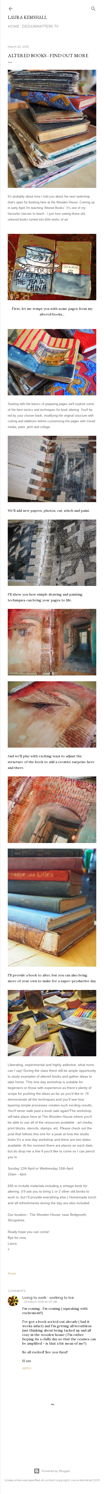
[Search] (93, 7)
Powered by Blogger (56, 1471)
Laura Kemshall (27, 17)
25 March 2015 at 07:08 (40, 1301)
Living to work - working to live (48, 1297)
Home (13, 26)
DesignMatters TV (40, 26)
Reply (27, 1368)
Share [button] (12, 1273)
